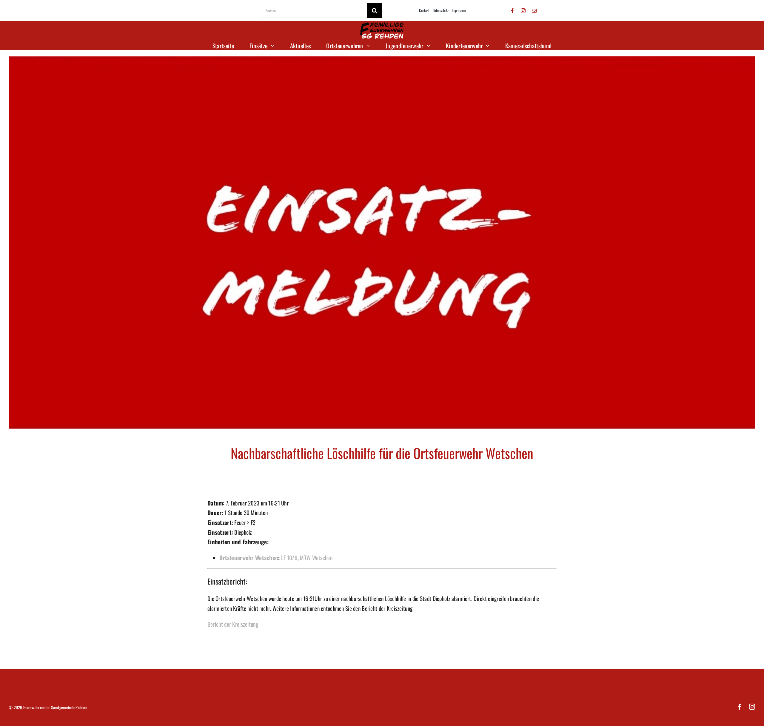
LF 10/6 (289, 557)
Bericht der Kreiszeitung (232, 624)
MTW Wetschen (316, 557)
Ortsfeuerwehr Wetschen (248, 557)
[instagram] (523, 10)
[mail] (534, 10)
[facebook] (512, 10)
